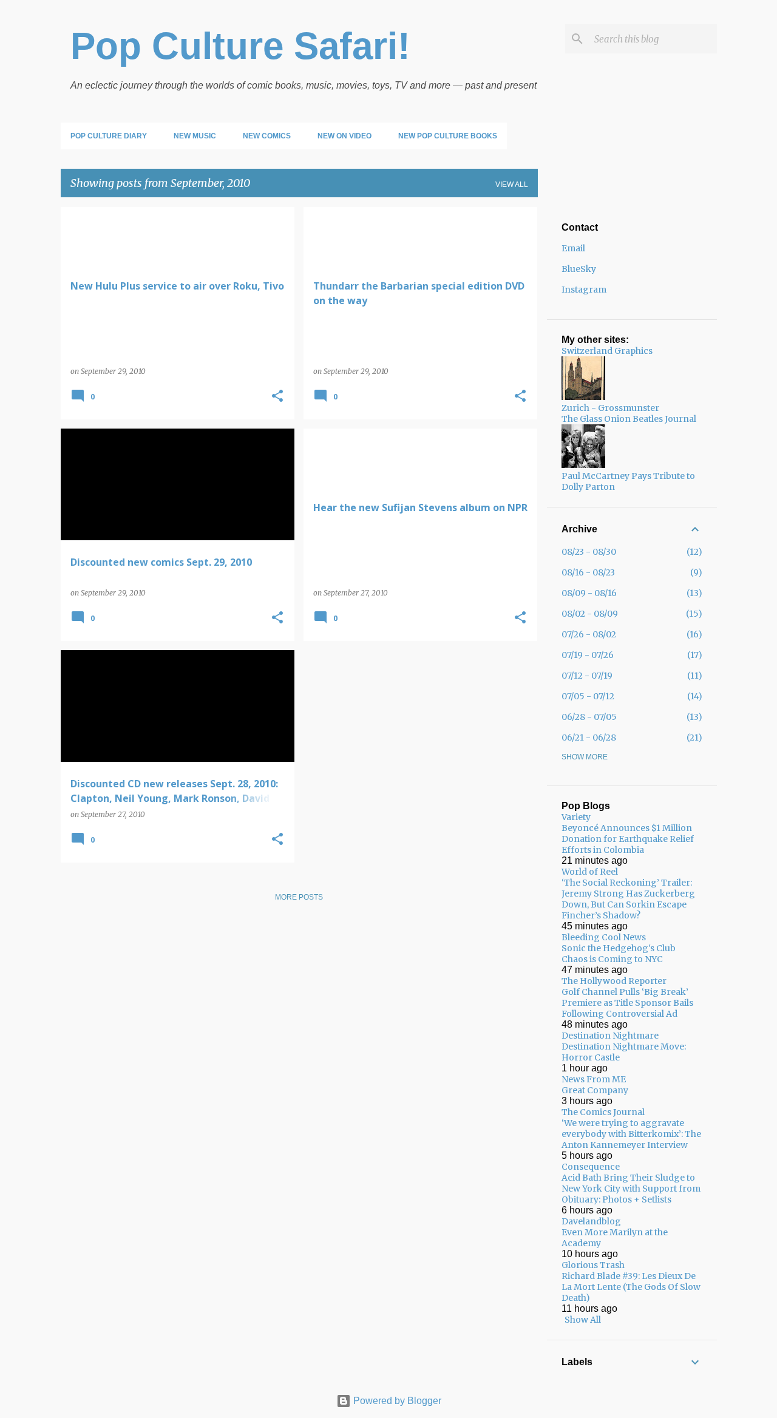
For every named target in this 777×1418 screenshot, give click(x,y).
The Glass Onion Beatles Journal (629, 418)
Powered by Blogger (396, 1401)
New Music (195, 136)
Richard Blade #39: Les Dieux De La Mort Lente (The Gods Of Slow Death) (631, 1286)
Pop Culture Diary (108, 136)
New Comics (267, 136)
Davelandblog (591, 1221)
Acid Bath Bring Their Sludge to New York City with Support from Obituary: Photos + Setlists (631, 1188)
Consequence (591, 1166)
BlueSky (579, 268)
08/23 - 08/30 (589, 551)
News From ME (594, 1079)
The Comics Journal (603, 1112)
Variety (576, 817)
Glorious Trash (593, 1265)
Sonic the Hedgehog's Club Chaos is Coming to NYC (619, 954)
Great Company (595, 1090)
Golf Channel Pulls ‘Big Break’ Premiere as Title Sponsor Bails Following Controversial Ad (627, 1002)
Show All (583, 1319)
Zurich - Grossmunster (610, 407)
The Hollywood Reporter (614, 980)
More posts (299, 897)
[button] (277, 396)
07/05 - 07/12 (588, 696)
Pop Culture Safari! (240, 46)
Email (573, 248)
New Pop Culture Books (447, 136)
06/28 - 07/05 (589, 716)
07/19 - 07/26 (588, 655)
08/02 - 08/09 (590, 613)
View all (511, 184)
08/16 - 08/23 (588, 572)
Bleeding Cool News (604, 937)
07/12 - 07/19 (587, 675)
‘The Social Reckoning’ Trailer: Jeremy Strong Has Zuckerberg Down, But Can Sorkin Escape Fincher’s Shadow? (628, 899)
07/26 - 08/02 (589, 634)
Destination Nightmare (610, 1035)
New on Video (344, 136)
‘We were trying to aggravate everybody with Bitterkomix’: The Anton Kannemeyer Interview (631, 1134)
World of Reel (590, 871)
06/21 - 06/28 (589, 737)
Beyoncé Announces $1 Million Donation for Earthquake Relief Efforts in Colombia (628, 839)
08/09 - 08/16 (589, 593)
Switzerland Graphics (607, 350)
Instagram (584, 289)
